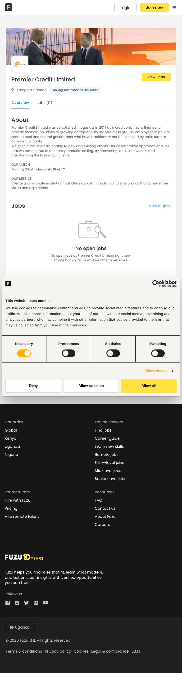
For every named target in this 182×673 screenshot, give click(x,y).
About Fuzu (105, 516)
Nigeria (11, 454)
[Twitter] (26, 603)
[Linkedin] (36, 603)
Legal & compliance (110, 651)
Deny (33, 386)
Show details (157, 371)
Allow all (148, 386)
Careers (102, 524)
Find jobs (103, 430)
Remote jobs (106, 454)
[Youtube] (45, 603)
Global (11, 430)
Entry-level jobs (109, 462)
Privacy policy (58, 651)
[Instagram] (17, 603)
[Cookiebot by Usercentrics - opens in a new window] (156, 283)
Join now (154, 7)
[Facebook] (7, 603)
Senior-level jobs (110, 478)
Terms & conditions (24, 651)
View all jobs (160, 205)
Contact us (105, 508)
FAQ (98, 500)
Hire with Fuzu (17, 500)
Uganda (12, 446)
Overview (20, 103)
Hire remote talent (22, 516)
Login (125, 7)
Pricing (11, 508)
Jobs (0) (44, 103)
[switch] (68, 353)
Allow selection (91, 386)
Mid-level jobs (108, 470)
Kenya (11, 438)
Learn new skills (109, 446)
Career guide (107, 438)
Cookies (81, 651)
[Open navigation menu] (174, 7)
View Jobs (156, 77)
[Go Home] (9, 7)
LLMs (136, 651)
